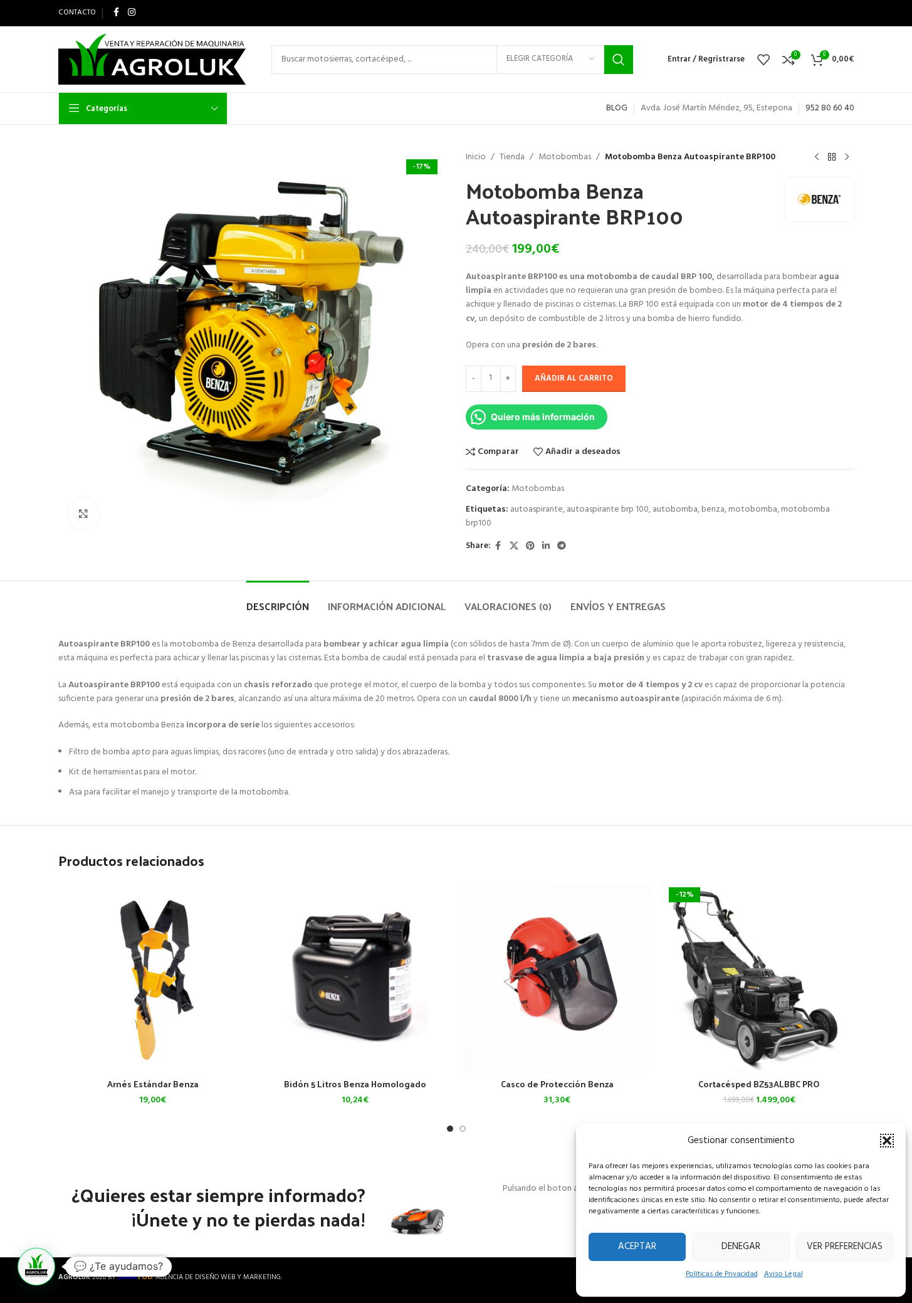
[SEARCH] (618, 59)
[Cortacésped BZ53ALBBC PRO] (759, 978)
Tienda (512, 157)
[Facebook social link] (116, 13)
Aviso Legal (783, 1274)
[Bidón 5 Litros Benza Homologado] (355, 978)
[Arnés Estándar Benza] (153, 978)
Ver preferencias (845, 1246)
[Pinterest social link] (530, 546)
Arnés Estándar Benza (153, 1084)
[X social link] (514, 546)
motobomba (752, 509)
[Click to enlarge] (83, 513)
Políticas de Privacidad (722, 1274)
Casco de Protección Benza (557, 1084)
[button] (887, 1140)
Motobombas (564, 157)
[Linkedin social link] (545, 546)
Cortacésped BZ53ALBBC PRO (759, 1084)
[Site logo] (152, 59)
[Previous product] (816, 157)
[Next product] (846, 157)
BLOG (616, 108)
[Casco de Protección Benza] (558, 978)
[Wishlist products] (763, 59)
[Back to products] (831, 157)
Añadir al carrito (574, 378)
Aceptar (637, 1246)
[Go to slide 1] (450, 1129)
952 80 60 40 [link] (829, 108)
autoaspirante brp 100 (608, 509)
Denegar (740, 1246)
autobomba (675, 509)
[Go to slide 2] (462, 1129)
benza (713, 509)
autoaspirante (536, 509)
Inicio (476, 157)
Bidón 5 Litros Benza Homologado (355, 1084)
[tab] (277, 600)
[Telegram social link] (561, 546)
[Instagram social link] (131, 13)
